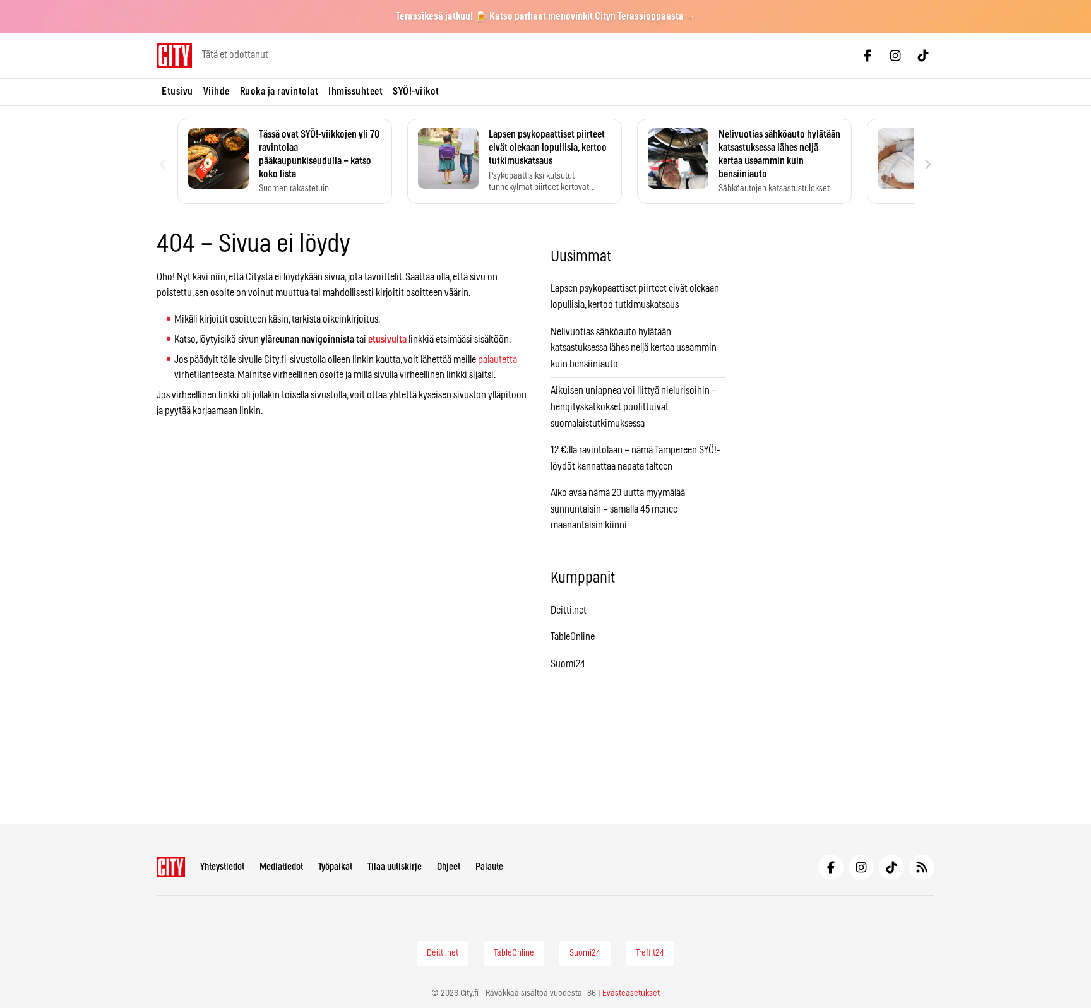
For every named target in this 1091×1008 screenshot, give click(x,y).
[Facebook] (867, 55)
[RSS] (921, 867)
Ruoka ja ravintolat (279, 91)
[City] (171, 867)
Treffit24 (650, 953)
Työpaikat (335, 867)
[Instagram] (895, 55)
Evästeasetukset (631, 993)
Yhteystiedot (222, 867)
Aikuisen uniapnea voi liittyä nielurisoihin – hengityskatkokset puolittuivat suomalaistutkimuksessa (634, 407)
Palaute (489, 867)
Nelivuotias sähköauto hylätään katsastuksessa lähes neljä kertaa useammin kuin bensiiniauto (634, 348)
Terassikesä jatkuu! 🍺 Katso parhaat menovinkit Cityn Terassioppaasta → (546, 16)
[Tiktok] (923, 55)
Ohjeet (448, 867)
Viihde (216, 91)
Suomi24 (568, 664)
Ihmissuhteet (355, 91)
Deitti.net (569, 610)
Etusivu (177, 91)
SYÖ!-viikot (416, 91)
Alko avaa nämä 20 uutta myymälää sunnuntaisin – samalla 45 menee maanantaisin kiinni (618, 509)
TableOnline (573, 637)
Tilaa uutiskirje (394, 867)
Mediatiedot (281, 867)
